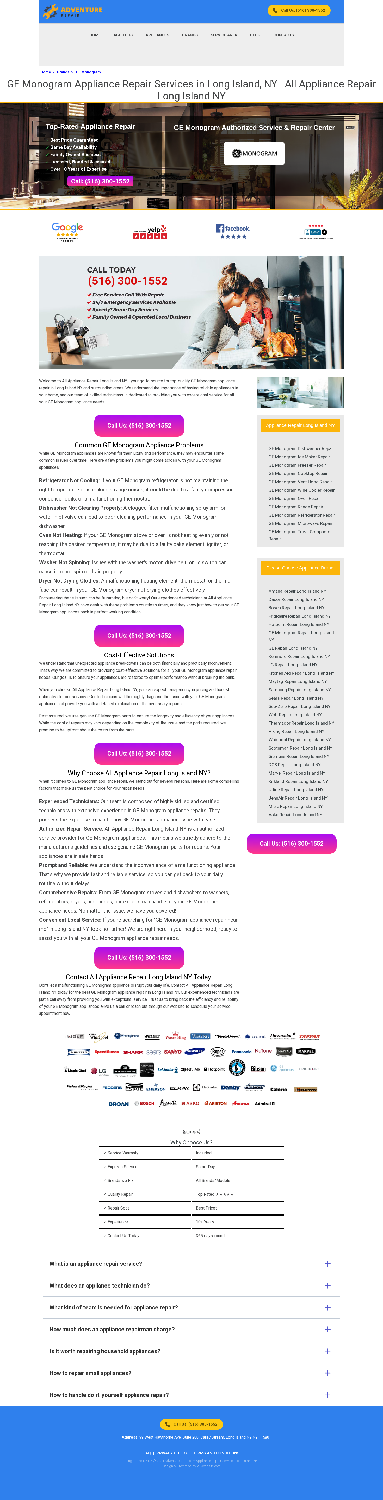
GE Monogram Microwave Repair (300, 523)
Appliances (157, 35)
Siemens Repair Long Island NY (299, 756)
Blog (255, 35)
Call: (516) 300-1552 (100, 181)
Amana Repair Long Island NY (297, 591)
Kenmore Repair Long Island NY (299, 656)
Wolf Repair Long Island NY (295, 714)
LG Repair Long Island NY (293, 664)
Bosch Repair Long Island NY (297, 607)
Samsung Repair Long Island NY (300, 689)
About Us (123, 35)
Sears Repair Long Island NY (296, 698)
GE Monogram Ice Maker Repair (299, 456)
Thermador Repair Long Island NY (301, 723)
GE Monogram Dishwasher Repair (301, 448)
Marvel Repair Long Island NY (297, 773)
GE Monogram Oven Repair (295, 498)
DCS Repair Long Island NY (295, 764)
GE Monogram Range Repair (296, 506)
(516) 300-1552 (128, 280)
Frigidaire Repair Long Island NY (300, 616)
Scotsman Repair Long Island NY (300, 748)
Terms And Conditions (216, 1453)
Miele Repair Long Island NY (296, 806)
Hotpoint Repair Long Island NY (299, 624)
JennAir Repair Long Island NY (298, 798)
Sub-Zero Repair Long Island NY (300, 706)
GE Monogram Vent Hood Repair (300, 481)
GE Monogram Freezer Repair (297, 465)
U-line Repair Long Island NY (296, 789)
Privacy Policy (172, 1453)
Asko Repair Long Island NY (295, 814)
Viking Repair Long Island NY (296, 731)
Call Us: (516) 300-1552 (303, 10)
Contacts (284, 35)
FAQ (147, 1453)
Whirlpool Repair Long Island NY (300, 739)
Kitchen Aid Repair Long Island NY (302, 673)
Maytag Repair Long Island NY (298, 681)
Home (95, 35)
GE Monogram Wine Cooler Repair (302, 490)
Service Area (224, 35)
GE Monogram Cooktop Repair (298, 473)
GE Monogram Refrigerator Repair (302, 515)
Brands (190, 35)
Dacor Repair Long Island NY (296, 599)
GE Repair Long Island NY (293, 648)
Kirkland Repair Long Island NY (298, 781)
